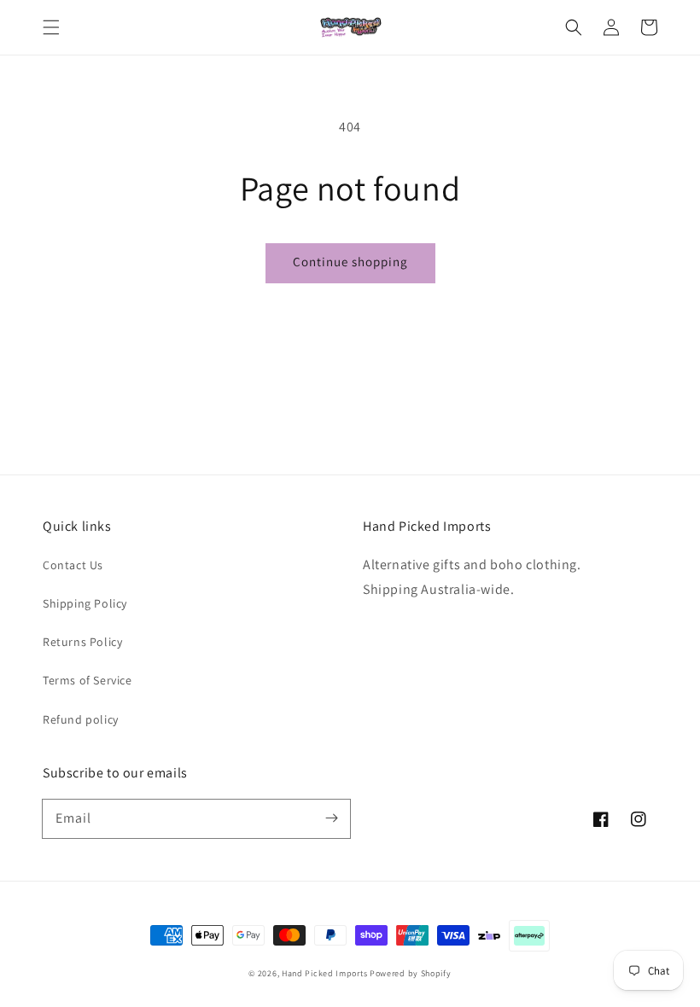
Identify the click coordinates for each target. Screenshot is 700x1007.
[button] (51, 27)
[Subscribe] (331, 818)
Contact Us (73, 565)
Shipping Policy (85, 603)
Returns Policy (82, 641)
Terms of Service (87, 680)
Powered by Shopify (411, 973)
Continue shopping (350, 261)
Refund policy (81, 719)
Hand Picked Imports (324, 973)
